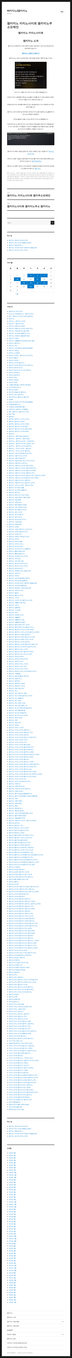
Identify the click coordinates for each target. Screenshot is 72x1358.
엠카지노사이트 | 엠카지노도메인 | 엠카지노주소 (24, 886)
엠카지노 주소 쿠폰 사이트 (17, 703)
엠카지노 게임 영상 (13, 1326)
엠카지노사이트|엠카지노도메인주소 (20, 955)
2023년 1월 (12, 1234)
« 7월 (16, 294)
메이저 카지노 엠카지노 (16, 394)
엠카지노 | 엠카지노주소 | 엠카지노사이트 (22, 483)
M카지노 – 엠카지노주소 (16, 323)
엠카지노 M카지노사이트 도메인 (19, 495)
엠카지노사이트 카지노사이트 (18, 950)
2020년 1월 (12, 1300)
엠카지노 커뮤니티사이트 (17, 786)
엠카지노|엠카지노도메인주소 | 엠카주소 (21, 847)
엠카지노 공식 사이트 (15, 512)
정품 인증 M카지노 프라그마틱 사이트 (21, 1043)
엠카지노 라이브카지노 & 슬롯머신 (20, 549)
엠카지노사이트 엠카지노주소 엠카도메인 (22, 931)
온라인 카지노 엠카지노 (16, 1011)
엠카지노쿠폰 (19, 180)
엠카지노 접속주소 (14, 681)
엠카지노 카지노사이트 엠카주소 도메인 (21, 752)
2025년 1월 (12, 1199)
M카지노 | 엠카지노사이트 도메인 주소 (21, 328)
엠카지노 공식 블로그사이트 (17, 509)
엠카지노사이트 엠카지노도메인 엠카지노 (22, 921)
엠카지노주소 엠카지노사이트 (18, 984)
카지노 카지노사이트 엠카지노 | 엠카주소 (21, 1046)
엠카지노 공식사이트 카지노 (17, 519)
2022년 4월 (12, 1256)
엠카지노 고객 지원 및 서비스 (18, 507)
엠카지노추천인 (14, 994)
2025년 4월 (12, 1192)
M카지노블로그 (14, 358)
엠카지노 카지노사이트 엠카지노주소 (20, 769)
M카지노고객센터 (14, 353)
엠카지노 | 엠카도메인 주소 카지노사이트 (21, 461)
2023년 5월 (12, 1224)
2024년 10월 (12, 1207)
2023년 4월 (12, 1226)
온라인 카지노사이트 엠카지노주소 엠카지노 (23, 1031)
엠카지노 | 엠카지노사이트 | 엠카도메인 (21, 465)
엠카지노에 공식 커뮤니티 (17, 957)
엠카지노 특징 (13, 806)
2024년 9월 (12, 1209)
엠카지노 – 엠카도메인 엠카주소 (19, 436)
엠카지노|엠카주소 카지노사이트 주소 (20, 838)
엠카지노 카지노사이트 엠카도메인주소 (21, 749)
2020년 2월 (12, 1297)
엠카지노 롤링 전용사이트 (17, 551)
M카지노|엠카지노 (17, 10)
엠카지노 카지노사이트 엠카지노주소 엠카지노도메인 (25, 774)
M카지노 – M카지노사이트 (17, 321)
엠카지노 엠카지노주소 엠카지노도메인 (21, 651)
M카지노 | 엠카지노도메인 (17, 326)
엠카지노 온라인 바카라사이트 (18, 240)
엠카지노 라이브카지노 (16, 546)
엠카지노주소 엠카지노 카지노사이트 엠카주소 (23, 979)
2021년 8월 (12, 1275)
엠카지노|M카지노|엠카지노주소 (19, 830)
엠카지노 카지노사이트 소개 (17, 742)
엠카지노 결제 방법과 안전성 (18, 505)
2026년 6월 (12, 1158)
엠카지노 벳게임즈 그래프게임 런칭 (20, 588)
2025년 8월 (12, 1182)
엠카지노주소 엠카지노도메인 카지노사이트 (22, 982)
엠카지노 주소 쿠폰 (15, 700)
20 (37, 283)
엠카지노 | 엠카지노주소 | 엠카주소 (19, 480)
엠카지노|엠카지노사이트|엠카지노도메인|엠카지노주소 (26, 855)
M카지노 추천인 (14, 350)
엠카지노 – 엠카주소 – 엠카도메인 (19, 438)
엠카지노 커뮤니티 (14, 784)
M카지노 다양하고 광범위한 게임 (19, 336)
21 (44, 283)
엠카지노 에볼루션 (14, 617)
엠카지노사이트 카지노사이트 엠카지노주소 (22, 953)
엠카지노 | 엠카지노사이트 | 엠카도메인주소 (22, 468)
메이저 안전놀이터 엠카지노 (17, 392)
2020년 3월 (12, 1295)
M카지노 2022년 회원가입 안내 (17, 1343)
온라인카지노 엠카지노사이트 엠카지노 (21, 1038)
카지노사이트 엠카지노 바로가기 (19, 1065)
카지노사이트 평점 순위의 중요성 (19, 1097)
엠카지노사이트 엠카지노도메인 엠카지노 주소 (23, 923)
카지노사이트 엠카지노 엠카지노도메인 (21, 1068)
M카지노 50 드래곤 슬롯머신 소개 (19, 333)
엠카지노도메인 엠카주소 (17, 869)
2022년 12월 (12, 1236)
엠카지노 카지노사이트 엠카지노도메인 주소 (23, 767)
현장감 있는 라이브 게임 (16, 1109)
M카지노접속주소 (14, 375)
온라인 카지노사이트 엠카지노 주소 (20, 1026)
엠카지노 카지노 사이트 (16, 727)
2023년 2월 (12, 1231)
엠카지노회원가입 (14, 176)
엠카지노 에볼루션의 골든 (17, 622)
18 (24, 283)
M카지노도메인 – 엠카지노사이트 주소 (21, 355)
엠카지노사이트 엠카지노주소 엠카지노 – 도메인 (24, 940)
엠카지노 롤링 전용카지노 (17, 554)
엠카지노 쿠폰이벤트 (15, 803)
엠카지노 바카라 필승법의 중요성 (19, 578)
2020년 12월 (12, 1280)
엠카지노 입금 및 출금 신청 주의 (19, 676)
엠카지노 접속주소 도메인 (17, 683)
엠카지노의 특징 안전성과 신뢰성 (19, 967)
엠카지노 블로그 (14, 593)
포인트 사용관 (11, 1334)
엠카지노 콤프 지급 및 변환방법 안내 (20, 793)
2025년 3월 (12, 1194)
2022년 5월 (12, 1253)
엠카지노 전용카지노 (15, 678)
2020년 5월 (12, 1290)
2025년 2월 (12, 1197)
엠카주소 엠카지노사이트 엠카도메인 (20, 429)
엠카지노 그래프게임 (15, 522)
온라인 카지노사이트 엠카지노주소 (20, 1028)
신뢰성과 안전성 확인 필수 (17, 407)
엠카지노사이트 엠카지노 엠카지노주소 (21, 913)
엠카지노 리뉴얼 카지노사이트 (18, 556)
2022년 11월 (12, 1238)
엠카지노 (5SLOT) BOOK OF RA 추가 (20, 453)
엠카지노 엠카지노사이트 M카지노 (19, 642)
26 (30, 287)
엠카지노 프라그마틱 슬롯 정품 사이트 (21, 813)
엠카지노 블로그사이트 (16, 595)
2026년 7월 (12, 1155)
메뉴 (62, 12)
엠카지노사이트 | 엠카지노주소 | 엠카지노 (22, 889)
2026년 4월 (12, 1163)
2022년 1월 (12, 1263)
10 (17, 279)
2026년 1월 (12, 1170)
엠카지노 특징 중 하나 (16, 245)
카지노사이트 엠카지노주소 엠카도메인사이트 (23, 1092)
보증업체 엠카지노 (14, 404)
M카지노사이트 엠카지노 (16, 363)
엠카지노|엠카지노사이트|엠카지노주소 (21, 857)
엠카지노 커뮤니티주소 (16, 791)
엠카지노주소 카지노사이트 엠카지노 (20, 992)
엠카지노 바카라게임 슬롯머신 (18, 580)
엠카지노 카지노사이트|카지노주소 (20, 781)
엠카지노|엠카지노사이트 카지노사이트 (21, 850)
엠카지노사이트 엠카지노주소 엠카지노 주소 (23, 945)
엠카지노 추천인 (14, 725)
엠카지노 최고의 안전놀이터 (17, 713)
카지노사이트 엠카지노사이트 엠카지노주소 (22, 1082)
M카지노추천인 (14, 380)
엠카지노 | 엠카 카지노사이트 (18, 456)
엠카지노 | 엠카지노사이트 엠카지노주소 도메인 (24, 478)
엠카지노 (45, 173)
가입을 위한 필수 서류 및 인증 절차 (20, 385)
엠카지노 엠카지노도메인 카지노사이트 (21, 639)
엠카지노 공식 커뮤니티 (16, 514)
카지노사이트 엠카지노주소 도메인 (20, 1087)
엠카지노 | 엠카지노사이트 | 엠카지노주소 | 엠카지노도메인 (27, 475)
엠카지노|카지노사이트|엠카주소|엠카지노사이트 (24, 862)
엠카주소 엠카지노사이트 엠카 (18, 426)
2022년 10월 (12, 1241)
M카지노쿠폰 (13, 382)
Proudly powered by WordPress (25, 1353)
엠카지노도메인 (42, 178)
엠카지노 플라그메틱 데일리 (17, 815)
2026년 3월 (12, 1165)
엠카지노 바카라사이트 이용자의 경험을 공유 (23, 247)
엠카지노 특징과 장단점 (16, 811)
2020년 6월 (12, 1287)
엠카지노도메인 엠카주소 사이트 (19, 872)
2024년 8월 (12, 1212)
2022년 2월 (12, 1260)
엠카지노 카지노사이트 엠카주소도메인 (21, 757)
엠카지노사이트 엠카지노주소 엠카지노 (21, 938)
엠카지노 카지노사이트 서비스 (18, 740)
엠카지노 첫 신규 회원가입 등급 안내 (20, 708)
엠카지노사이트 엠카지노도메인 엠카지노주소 (23, 926)
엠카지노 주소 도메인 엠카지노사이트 (20, 696)
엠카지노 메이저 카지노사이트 (18, 566)
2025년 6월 (12, 1187)
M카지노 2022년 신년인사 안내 (17, 1347)
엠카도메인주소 (37, 161)
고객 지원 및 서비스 (15, 387)
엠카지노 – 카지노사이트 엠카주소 (19, 451)
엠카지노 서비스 (14, 605)
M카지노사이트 (38, 176)
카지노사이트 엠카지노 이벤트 (18, 1070)
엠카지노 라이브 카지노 (16, 544)
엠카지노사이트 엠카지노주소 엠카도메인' (22, 933)
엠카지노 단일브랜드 (15, 524)
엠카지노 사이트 (14, 598)
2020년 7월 (12, 1285)
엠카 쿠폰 (12, 414)
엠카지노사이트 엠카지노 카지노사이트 (21, 916)
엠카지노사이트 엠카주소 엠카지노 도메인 (22, 901)
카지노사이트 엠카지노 (16, 1055)
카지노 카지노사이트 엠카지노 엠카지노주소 (23, 1050)
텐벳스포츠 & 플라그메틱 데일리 (19, 1104)
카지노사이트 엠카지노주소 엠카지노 (20, 1095)
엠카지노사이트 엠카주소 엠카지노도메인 (22, 909)
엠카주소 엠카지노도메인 (17, 421)
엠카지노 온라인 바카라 (16, 656)
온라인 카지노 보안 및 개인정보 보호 (20, 1006)
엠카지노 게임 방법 (13, 1321)
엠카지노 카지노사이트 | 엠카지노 (19, 730)
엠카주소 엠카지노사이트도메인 (19, 431)
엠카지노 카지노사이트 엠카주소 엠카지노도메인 (24, 754)
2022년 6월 (12, 1251)
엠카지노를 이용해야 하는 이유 (18, 879)
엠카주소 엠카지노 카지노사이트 (19, 419)
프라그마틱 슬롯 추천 (15, 1107)
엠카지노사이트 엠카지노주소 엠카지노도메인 (23, 948)
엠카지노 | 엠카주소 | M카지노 (18, 463)
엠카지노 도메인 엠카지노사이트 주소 (20, 529)
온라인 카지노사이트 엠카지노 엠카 (20, 1021)
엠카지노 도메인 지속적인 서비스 (19, 536)
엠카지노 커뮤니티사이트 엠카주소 (20, 789)
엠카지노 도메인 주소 (15, 534)
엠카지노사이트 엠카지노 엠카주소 (20, 911)
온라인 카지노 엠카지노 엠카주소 (19, 1014)
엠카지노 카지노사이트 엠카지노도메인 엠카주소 (24, 764)
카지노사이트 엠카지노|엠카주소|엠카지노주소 (23, 1075)
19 (30, 283)
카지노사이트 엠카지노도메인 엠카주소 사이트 (23, 1077)
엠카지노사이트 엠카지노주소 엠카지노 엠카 (23, 943)
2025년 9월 (12, 1180)
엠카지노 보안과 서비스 (16, 590)
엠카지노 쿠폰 (13, 798)
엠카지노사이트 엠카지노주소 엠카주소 (21, 935)
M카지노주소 (35, 173)
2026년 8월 (12, 1153)
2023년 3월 (12, 1229)
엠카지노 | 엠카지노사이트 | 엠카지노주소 (22, 473)
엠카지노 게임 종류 (15, 500)
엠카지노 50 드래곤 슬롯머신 (18, 490)
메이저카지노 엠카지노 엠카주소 (19, 397)
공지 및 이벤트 (13, 390)
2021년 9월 (12, 1273)
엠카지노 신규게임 (14, 610)
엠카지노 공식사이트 (15, 517)
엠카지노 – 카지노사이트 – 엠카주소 (20, 448)
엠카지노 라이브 (14, 539)
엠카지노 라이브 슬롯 (15, 541)
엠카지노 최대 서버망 (15, 718)
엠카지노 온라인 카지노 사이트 (18, 664)
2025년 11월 (12, 1175)
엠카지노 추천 (13, 720)
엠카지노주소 (45, 175)
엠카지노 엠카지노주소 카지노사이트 (20, 654)
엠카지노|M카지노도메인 (16, 833)
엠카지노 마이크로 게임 (16, 561)
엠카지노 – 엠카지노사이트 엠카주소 (20, 446)
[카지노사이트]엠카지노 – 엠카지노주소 (21, 314)
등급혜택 (10, 1330)
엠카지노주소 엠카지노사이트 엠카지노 (21, 987)
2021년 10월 (12, 1270)
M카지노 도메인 (14, 338)
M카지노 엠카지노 (14, 343)
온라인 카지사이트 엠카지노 (17, 1036)
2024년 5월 (12, 1219)
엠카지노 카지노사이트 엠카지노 (19, 759)
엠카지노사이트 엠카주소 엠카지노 (20, 899)
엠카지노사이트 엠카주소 (17, 896)
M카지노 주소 (13, 345)
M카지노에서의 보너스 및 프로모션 (20, 370)
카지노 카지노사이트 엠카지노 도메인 (20, 1048)
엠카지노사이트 (28, 175)
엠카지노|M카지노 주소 (16, 825)
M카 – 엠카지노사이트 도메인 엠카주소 (21, 316)
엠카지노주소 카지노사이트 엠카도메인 (21, 989)
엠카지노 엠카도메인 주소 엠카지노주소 (21, 627)
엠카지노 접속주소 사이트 (17, 686)
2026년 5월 (12, 1160)
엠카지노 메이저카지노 (16, 568)
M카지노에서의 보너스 (16, 368)
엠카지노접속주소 (37, 175)
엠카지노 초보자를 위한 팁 (17, 710)
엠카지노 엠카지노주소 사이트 (18, 649)
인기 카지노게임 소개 (15, 1041)
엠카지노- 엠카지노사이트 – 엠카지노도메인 (22, 820)
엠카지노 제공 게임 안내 (16, 688)
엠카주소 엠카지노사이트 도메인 (19, 424)
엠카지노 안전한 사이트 (16, 615)
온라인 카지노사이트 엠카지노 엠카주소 (21, 1024)
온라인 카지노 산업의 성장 (17, 1009)
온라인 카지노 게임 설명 (16, 1004)
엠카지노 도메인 (14, 527)
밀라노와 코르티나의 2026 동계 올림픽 (21, 402)
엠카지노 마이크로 (14, 558)
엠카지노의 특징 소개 (15, 965)
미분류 (41, 173)
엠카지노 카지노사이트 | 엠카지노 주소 (21, 732)
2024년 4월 (12, 1221)
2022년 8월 (12, 1246)
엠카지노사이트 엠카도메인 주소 (19, 894)
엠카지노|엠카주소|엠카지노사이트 (19, 842)
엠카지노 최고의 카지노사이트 (18, 250)
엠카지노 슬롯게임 (14, 607)
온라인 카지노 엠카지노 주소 (18, 1016)
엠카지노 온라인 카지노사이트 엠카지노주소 (23, 671)
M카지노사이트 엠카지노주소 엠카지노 (21, 365)
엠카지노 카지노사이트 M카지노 (19, 735)
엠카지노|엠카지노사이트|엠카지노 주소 (21, 852)
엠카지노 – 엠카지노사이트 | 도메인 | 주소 (22, 443)
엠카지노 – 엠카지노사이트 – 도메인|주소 (21, 441)
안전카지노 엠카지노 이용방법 (18, 409)
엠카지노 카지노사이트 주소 (17, 779)
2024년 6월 (12, 1216)
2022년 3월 (12, 1258)
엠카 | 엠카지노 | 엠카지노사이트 (19, 412)
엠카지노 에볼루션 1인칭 (16, 620)
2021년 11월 (12, 1268)
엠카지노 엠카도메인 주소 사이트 (19, 625)
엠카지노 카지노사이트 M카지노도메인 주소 (22, 737)
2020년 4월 (12, 1292)
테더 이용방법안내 (14, 1102)
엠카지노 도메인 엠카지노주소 (18, 532)
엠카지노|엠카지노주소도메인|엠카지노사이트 (23, 860)
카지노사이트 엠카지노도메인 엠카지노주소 (22, 1080)
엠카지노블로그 (14, 882)
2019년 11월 (12, 1302)
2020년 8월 (12, 1283)
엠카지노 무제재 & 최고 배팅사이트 (20, 571)
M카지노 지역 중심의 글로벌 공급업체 (21, 348)
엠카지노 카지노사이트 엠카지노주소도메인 (26, 178)
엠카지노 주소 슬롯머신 (16, 698)
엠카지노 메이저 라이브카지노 (18, 563)
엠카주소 (11, 416)
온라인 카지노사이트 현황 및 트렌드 (20, 243)
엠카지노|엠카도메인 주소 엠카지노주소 (21, 835)
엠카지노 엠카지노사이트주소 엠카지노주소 (22, 647)
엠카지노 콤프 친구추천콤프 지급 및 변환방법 (23, 796)
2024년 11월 (12, 1204)
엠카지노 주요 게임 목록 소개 (18, 705)
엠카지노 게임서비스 (15, 502)
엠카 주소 (38, 168)
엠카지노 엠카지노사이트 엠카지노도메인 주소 (23, 644)
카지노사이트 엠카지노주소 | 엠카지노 (21, 1085)
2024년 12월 (12, 1202)
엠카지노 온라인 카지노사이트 (18, 669)
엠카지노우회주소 (14, 960)
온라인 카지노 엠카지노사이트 (18, 1019)
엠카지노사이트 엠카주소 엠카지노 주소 (21, 906)
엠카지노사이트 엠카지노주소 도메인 (20, 928)
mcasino (12, 173)
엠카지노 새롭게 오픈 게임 (17, 603)
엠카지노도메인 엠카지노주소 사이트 (20, 874)
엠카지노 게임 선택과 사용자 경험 (19, 497)
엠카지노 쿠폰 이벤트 (15, 801)
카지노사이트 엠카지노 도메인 (18, 1063)
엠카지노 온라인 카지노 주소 (18, 666)
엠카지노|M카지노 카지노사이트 (19, 828)
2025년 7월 (12, 1185)
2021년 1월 (12, 1278)
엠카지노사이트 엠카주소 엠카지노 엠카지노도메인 (25, 904)
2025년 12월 (12, 1172)
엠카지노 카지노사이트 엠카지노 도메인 (21, 762)
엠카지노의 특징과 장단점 (17, 970)
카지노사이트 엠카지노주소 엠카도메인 (21, 1090)
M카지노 (29, 173)
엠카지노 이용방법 (14, 673)
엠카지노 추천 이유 (15, 722)
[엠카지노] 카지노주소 (16, 311)
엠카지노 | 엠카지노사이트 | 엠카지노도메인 (22, 470)
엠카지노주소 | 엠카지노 (16, 977)
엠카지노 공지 (11, 1339)
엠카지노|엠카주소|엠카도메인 (18, 840)
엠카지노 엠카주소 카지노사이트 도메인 (21, 629)
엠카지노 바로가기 (14, 573)
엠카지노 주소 (13, 691)
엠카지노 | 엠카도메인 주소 (17, 458)
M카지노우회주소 (14, 372)
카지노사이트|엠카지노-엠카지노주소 (20, 1099)
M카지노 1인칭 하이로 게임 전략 (19, 331)
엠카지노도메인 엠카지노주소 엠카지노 (21, 877)
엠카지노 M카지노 (14, 492)
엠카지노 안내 (13, 612)
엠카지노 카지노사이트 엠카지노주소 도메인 (23, 771)
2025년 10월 (12, 1177)
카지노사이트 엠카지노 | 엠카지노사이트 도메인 (24, 1060)
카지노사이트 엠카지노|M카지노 (19, 1073)
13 (37, 279)
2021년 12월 (12, 1265)
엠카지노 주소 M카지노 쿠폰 (18, 693)
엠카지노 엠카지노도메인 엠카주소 (20, 634)
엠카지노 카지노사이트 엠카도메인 (20, 744)
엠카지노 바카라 (14, 576)
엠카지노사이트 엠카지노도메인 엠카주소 (22, 918)
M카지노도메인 (30, 176)
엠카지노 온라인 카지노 (16, 661)
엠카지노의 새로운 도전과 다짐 (18, 962)
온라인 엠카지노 (14, 1002)
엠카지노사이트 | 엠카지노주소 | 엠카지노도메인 (24, 891)
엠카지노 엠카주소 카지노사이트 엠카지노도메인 (24, 632)
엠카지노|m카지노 (14, 823)
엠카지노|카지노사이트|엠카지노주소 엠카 (22, 864)
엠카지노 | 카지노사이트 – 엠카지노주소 (21, 485)
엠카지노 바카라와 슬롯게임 (17, 585)
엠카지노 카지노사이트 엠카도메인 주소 (21, 747)
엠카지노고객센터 (14, 867)
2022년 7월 (12, 1248)
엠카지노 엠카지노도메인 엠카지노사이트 (22, 637)
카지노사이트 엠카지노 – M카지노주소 (21, 1058)
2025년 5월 (12, 1189)
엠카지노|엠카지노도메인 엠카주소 (20, 845)
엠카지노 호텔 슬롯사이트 (17, 818)
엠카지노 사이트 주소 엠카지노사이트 (20, 600)
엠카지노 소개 (11, 1317)
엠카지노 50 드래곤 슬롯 (16, 487)
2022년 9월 (12, 1243)
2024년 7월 (12, 1214)
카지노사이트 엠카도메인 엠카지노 (20, 1053)
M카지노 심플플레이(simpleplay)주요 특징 (22, 341)
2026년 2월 (12, 1167)
